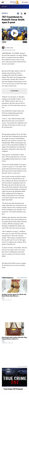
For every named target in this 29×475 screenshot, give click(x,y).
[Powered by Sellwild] (25, 366)
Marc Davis (10, 47)
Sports (5, 13)
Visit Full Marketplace (22, 277)
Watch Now (24, 2)
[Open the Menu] (2, 2)
